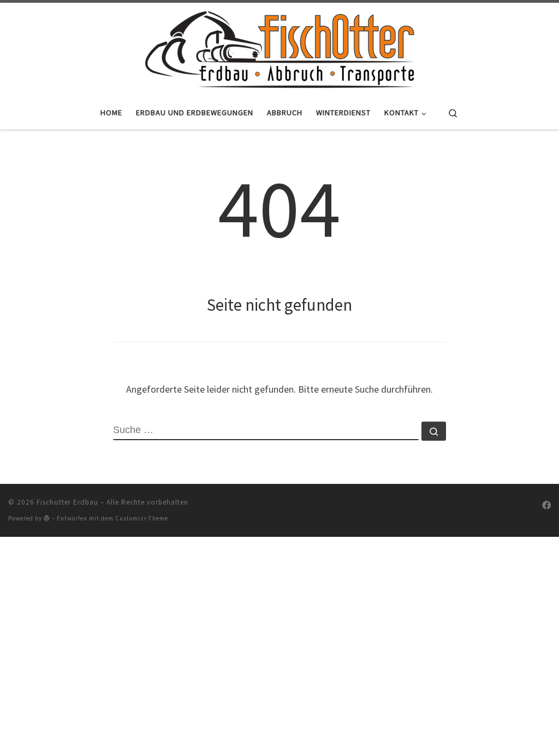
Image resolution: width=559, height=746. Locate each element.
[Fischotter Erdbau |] (279, 47)
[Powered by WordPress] (47, 518)
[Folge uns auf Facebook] (546, 505)
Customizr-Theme (141, 518)
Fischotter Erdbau (67, 502)
